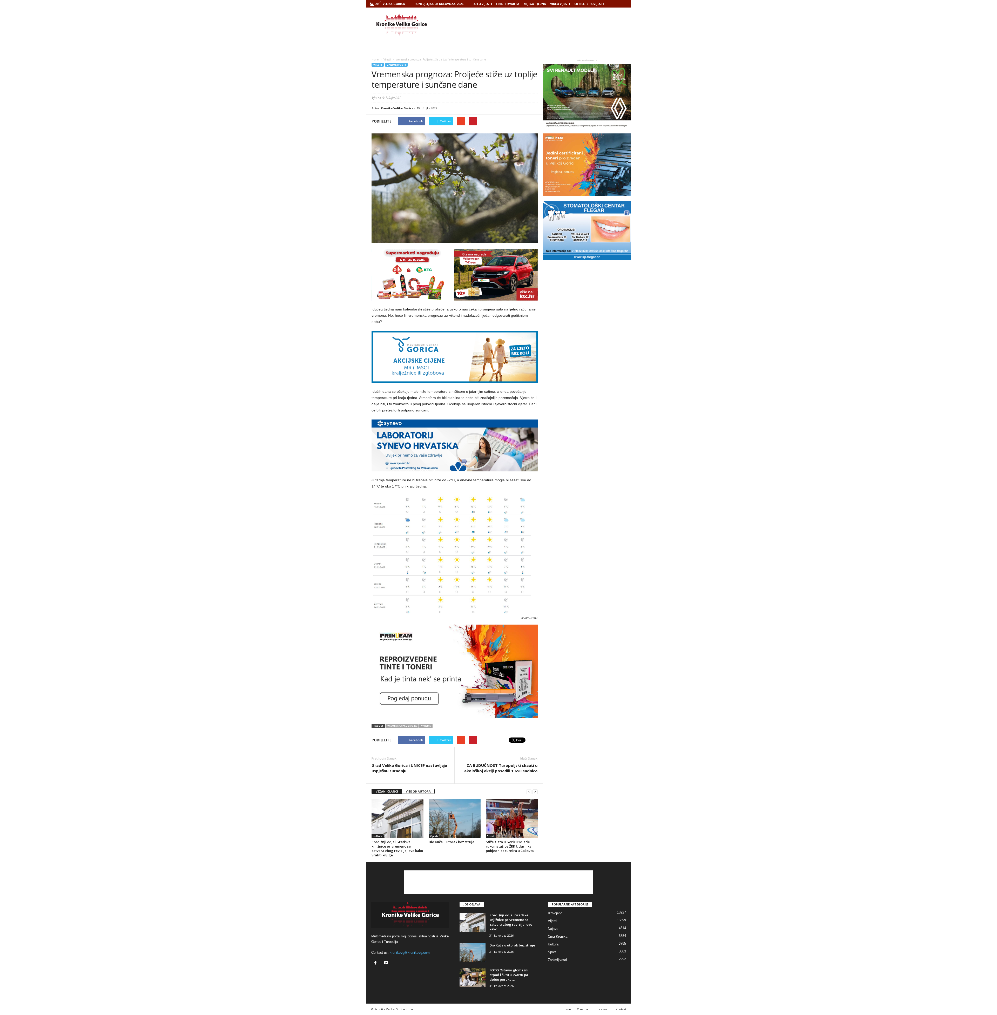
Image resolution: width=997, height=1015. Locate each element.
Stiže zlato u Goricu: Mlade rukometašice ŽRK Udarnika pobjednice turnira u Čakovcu (510, 846)
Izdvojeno (555, 913)
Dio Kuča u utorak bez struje (451, 842)
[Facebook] (376, 963)
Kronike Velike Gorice (397, 108)
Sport (490, 836)
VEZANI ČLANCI (387, 791)
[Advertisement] (536, 24)
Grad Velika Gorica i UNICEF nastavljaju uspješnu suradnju (409, 768)
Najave (553, 929)
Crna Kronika (557, 936)
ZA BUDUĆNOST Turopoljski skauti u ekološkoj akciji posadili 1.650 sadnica (500, 768)
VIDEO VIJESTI (560, 4)
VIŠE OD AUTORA (418, 791)
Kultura (377, 836)
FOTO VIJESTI (482, 4)
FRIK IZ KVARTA (507, 4)
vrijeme (426, 725)
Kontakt (621, 1009)
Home (375, 59)
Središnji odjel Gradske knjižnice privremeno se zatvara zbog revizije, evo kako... (510, 922)
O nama (582, 1009)
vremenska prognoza (402, 725)
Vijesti (377, 64)
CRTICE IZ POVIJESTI (589, 4)
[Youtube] (387, 963)
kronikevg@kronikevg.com (410, 953)
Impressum (602, 1009)
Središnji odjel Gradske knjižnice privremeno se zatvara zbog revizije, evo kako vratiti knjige (397, 848)
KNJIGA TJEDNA (534, 4)
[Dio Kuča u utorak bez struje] (455, 818)
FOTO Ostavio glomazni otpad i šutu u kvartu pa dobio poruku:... (508, 975)
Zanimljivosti (396, 64)
